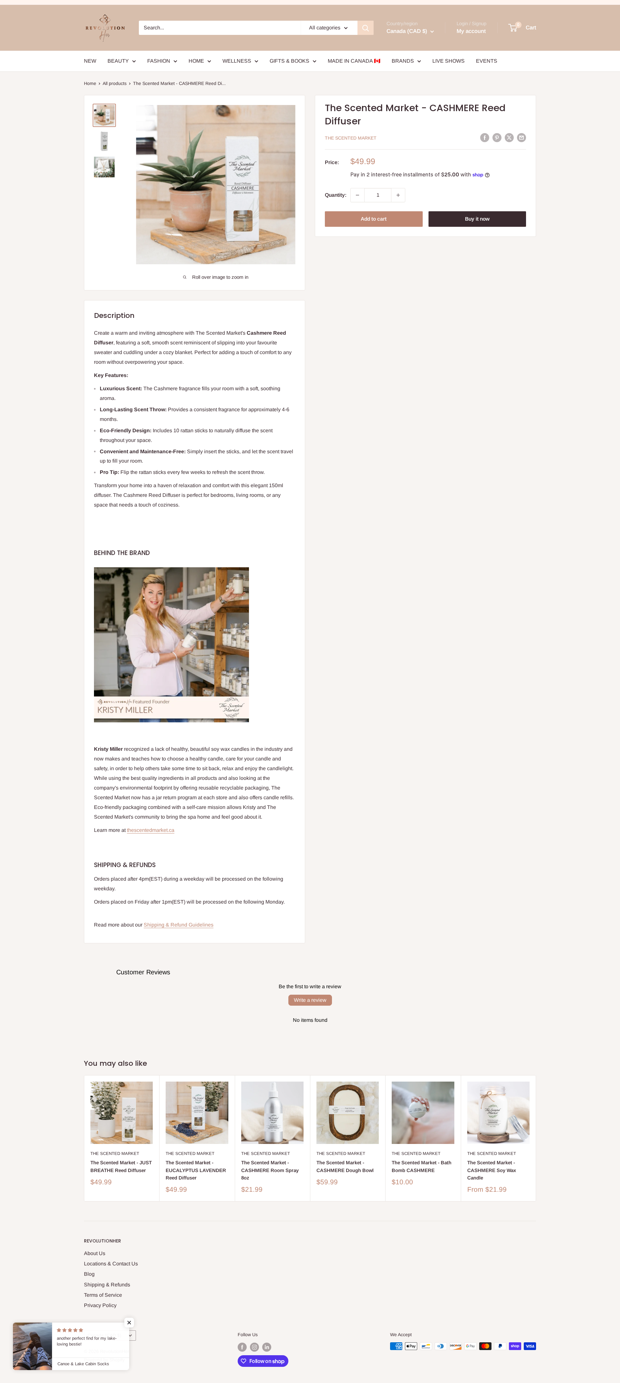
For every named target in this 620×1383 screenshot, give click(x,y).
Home (90, 83)
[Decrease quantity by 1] (357, 195)
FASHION (158, 61)
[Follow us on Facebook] (242, 1346)
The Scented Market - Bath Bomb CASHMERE (421, 1166)
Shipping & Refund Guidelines (178, 924)
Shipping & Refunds (107, 1284)
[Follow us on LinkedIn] (266, 1346)
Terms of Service (103, 1295)
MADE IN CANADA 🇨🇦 (354, 61)
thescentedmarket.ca (150, 830)
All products (115, 83)
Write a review (310, 1000)
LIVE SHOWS (448, 61)
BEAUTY (118, 61)
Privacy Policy (100, 1305)
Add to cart (374, 219)
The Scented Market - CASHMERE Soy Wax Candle (491, 1170)
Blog (89, 1274)
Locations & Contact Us (111, 1263)
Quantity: (335, 195)
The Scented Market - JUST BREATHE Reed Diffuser (121, 1166)
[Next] (536, 1138)
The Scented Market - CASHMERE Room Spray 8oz (270, 1170)
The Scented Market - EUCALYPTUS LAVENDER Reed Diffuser (196, 1170)
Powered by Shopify (104, 1359)
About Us (94, 1253)
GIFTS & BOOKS (289, 61)
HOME (196, 61)
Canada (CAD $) (104, 1335)
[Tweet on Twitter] (509, 137)
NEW (90, 61)
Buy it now (477, 219)
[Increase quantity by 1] (398, 195)
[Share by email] (521, 137)
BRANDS (403, 61)
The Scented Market (351, 138)
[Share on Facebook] (484, 137)
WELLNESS (236, 61)
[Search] (365, 28)
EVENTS (486, 61)
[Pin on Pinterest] (496, 137)
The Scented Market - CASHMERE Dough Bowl (345, 1166)
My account (471, 31)
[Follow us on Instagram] (254, 1346)
